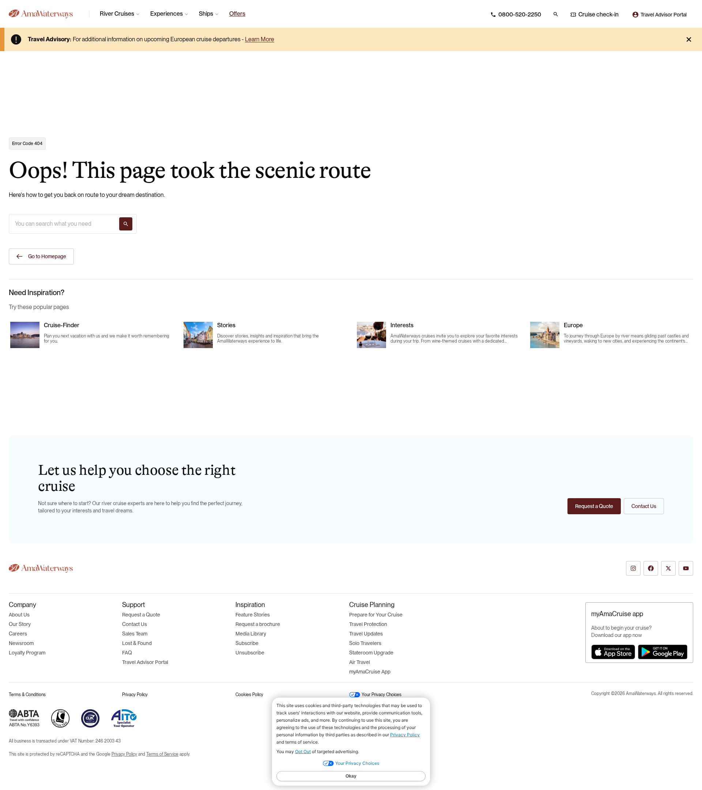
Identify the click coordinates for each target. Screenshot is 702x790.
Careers (18, 634)
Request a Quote (141, 615)
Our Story (20, 624)
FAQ (127, 652)
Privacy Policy (135, 694)
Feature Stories (252, 615)
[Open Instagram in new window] (633, 568)
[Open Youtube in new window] (686, 568)
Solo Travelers (365, 643)
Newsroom (21, 643)
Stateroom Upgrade (371, 652)
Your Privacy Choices (381, 694)
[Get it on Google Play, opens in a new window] (662, 652)
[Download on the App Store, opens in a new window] (613, 652)
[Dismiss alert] (688, 39)
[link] (237, 14)
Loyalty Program (27, 652)
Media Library (250, 634)
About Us (19, 615)
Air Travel (359, 662)
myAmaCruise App (369, 671)
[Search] (125, 223)
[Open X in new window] (668, 568)
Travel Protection (368, 624)
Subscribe (246, 643)
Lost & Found (137, 643)
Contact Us (134, 624)
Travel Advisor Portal (145, 662)
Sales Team (134, 634)
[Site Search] (555, 14)
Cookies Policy (249, 694)
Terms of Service (162, 754)
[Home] (46, 13)
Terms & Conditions (27, 694)
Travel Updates (366, 634)
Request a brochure (257, 624)
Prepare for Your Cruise (376, 615)
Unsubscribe (249, 652)
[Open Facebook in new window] (651, 568)
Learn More (259, 39)
